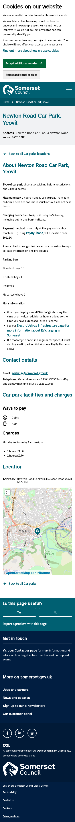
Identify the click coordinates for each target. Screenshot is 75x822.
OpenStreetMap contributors (28, 572)
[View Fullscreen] (7, 492)
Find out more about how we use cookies (31, 50)
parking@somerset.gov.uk (30, 373)
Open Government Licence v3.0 (54, 750)
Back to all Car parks (22, 583)
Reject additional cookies (21, 74)
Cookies (7, 808)
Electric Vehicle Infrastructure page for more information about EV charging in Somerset (38, 330)
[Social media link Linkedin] (19, 733)
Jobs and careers (16, 690)
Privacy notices (11, 816)
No (55, 612)
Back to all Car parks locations (29, 154)
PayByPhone (34, 233)
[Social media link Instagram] (32, 733)
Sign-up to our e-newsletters (24, 706)
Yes (19, 612)
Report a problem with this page (25, 624)
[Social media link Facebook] (7, 733)
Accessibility (10, 792)
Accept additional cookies (22, 63)
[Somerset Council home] (21, 90)
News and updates (16, 698)
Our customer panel (17, 714)
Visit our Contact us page (20, 650)
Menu (69, 88)
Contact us (8, 800)
